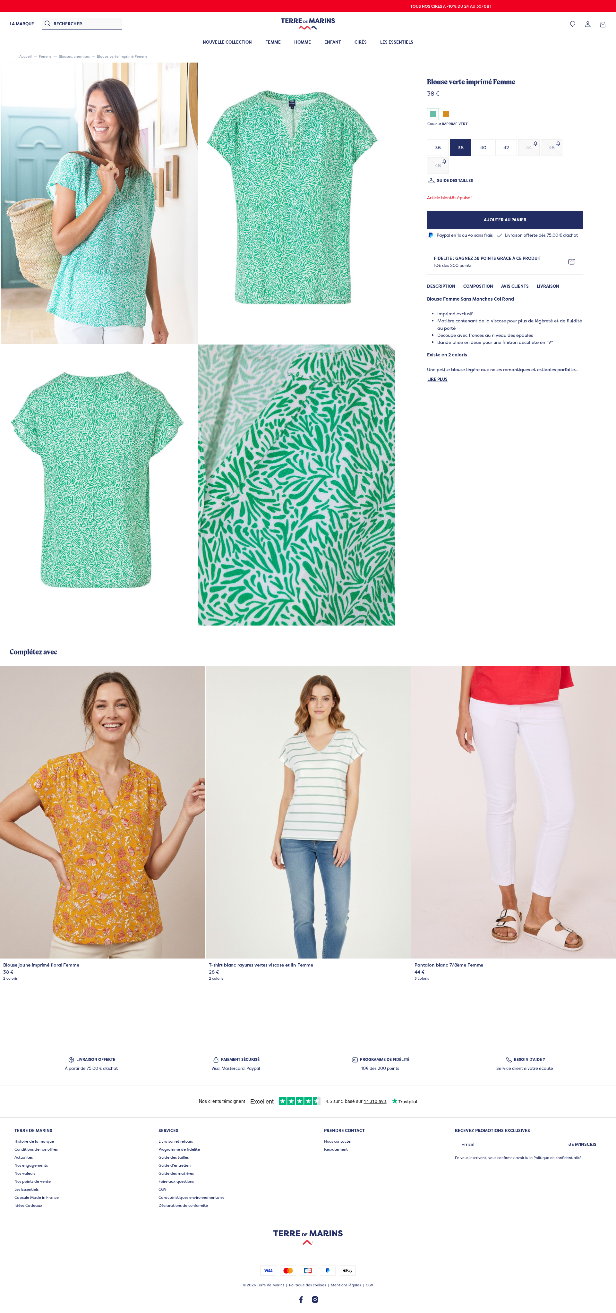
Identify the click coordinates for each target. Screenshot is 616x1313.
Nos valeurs (24, 1173)
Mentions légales (346, 1285)
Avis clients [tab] (515, 286)
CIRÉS (361, 42)
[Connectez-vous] (587, 24)
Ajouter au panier (505, 220)
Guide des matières (176, 1173)
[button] (99, 203)
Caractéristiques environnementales (191, 1197)
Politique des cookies (307, 1285)
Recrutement (336, 1149)
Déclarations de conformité (183, 1205)
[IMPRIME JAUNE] (446, 114)
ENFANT (332, 42)
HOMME (302, 42)
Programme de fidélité (179, 1149)
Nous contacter (338, 1141)
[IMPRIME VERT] (433, 114)
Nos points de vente (32, 1181)
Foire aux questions (176, 1181)
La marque (22, 24)
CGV (162, 1189)
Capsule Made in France (36, 1197)
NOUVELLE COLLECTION (227, 42)
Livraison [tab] (548, 286)
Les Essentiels (26, 1189)
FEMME (273, 42)
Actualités (23, 1157)
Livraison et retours (175, 1141)
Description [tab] (441, 286)
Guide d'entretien (174, 1165)
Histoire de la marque (34, 1141)
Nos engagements (31, 1165)
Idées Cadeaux (28, 1205)
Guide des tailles (455, 180)
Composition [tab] (478, 286)
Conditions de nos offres (36, 1149)
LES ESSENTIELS (396, 42)
